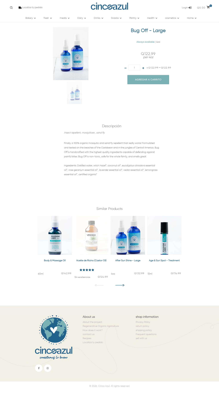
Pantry (132, 18)
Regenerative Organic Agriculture (101, 326)
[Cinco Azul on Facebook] (38, 368)
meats (63, 18)
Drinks (97, 18)
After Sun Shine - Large (127, 260)
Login (185, 7)
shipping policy (144, 330)
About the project (92, 322)
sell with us (141, 338)
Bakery (29, 18)
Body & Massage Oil (55, 260)
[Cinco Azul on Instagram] (47, 368)
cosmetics (170, 18)
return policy (142, 326)
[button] (87, 270)
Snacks (115, 18)
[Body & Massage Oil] (55, 235)
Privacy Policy (143, 322)
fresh (46, 18)
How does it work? (92, 330)
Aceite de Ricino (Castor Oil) (91, 260)
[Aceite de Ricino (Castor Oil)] (91, 235)
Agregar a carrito (148, 79)
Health (150, 18)
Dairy (80, 18)
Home (190, 18)
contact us (88, 334)
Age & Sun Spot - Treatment (164, 260)
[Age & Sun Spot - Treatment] (164, 235)
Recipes (87, 338)
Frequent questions (146, 334)
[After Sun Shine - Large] (128, 235)
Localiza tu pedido (32, 7)
